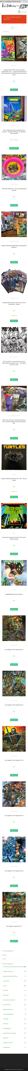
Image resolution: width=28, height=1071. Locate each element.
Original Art (5, 1038)
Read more (14, 205)
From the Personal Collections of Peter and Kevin (14, 966)
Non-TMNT (14, 590)
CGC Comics (12, 125)
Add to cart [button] (14, 89)
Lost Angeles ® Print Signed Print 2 (14, 649)
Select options (14, 148)
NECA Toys (5, 1023)
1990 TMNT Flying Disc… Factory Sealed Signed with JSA (14, 189)
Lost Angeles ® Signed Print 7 (14, 926)
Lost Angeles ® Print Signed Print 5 (14, 815)
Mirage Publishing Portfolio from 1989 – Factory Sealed (14, 479)
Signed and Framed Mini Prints (10, 976)
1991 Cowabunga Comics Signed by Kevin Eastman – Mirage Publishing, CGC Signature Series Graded (14, 131)
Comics (13, 65)
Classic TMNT (6, 981)
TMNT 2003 (5, 995)
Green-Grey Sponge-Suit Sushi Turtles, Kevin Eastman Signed (14, 538)
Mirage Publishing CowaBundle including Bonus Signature (14, 246)
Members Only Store (14, 357)
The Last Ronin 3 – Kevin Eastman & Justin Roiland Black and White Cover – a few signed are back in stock (14, 363)
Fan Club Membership (8, 1014)
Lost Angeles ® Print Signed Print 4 (14, 760)
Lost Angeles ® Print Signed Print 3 (14, 705)
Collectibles (14, 474)
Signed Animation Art (8, 1009)
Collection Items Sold (14, 184)
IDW (15, 65)
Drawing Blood (6, 1047)
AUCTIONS (5, 990)
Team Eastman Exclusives (9, 1000)
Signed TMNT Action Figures (9, 1033)
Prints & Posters (14, 645)
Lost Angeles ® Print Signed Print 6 (14, 871)
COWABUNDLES (12, 241)
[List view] (15, 27)
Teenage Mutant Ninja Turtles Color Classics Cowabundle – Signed (14, 303)
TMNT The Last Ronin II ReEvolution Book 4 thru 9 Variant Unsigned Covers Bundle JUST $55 (14, 421)
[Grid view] (12, 27)
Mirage (16, 125)
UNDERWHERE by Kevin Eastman (14, 594)
